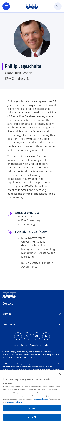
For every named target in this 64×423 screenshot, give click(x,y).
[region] (32, 396)
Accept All (32, 417)
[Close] (60, 374)
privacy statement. (15, 402)
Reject (32, 408)
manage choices (41, 399)
